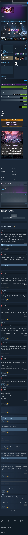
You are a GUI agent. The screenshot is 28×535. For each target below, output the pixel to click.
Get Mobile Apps (21, 520)
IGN (2, 111)
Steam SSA (2, 520)
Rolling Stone (2, 115)
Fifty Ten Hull (3, 356)
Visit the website (3, 66)
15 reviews (6, 342)
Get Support (21, 521)
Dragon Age (5, 64)
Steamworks (2, 521)
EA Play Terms (2, 59)
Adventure (5, 62)
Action (3, 62)
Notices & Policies (16, 521)
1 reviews (3, 291)
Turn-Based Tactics (18, 21)
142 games (3, 342)
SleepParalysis (4, 387)
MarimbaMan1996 (4, 290)
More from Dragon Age (7, 183)
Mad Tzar (3, 322)
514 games (3, 376)
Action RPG (11, 21)
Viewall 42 (25, 58)
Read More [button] (25, 284)
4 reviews (3, 323)
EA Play (7, 64)
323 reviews (6, 376)
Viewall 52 (25, 53)
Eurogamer (3, 113)
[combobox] (19, 3)
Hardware (9, 521)
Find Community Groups (3, 73)
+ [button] (25, 21)
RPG (8, 21)
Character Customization (22, 21)
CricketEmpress (4, 303)
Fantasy (4, 21)
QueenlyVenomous (4, 375)
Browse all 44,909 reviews (14, 510)
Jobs (8, 520)
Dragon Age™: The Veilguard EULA (4, 57)
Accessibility (15, 520)
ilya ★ (3, 341)
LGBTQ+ (2, 21)
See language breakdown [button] (3, 211)
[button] (1, 3)
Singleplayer (7, 21)
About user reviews (8, 211)
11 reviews (3, 230)
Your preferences (12, 211)
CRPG (15, 21)
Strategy (13, 21)
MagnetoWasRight (4, 271)
